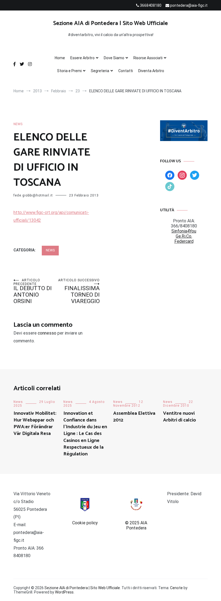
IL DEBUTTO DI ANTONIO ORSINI (32, 291)
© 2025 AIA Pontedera (136, 525)
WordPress (64, 592)
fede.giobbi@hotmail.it (33, 195)
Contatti (125, 71)
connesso (47, 333)
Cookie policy (85, 522)
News (17, 124)
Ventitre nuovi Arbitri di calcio (179, 416)
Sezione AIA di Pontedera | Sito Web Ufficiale (110, 23)
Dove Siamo (114, 58)
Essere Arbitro (82, 58)
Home (60, 58)
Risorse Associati (148, 58)
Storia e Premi (69, 71)
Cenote (176, 588)
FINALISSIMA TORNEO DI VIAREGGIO (79, 291)
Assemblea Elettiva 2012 (134, 416)
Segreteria (100, 71)
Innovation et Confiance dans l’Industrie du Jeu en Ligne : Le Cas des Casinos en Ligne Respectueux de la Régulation (85, 433)
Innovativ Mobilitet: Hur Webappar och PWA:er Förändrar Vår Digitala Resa (34, 423)
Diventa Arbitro (151, 71)
